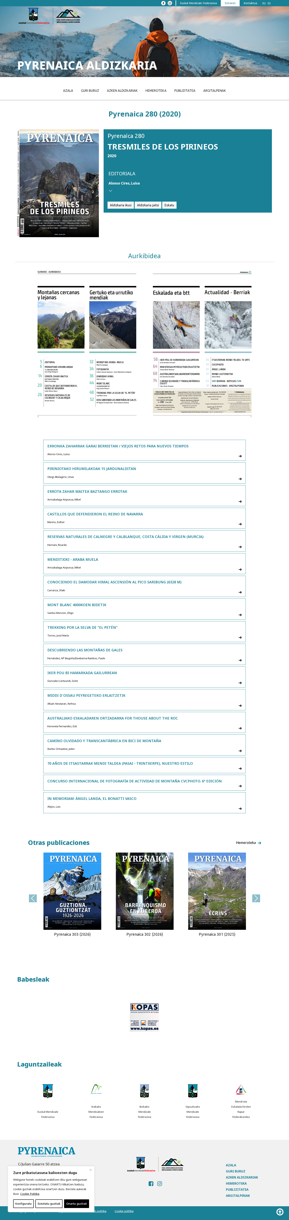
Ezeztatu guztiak (49, 1203)
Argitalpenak (214, 90)
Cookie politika (124, 1211)
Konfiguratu (23, 1203)
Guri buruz (90, 90)
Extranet (230, 3)
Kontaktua (250, 3)
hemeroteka (246, 843)
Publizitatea (184, 90)
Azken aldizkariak (122, 90)
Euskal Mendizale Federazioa (198, 3)
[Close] (91, 1170)
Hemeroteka (156, 90)
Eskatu (169, 205)
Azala (68, 90)
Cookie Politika (29, 1194)
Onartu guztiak (76, 1203)
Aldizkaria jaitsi (148, 205)
